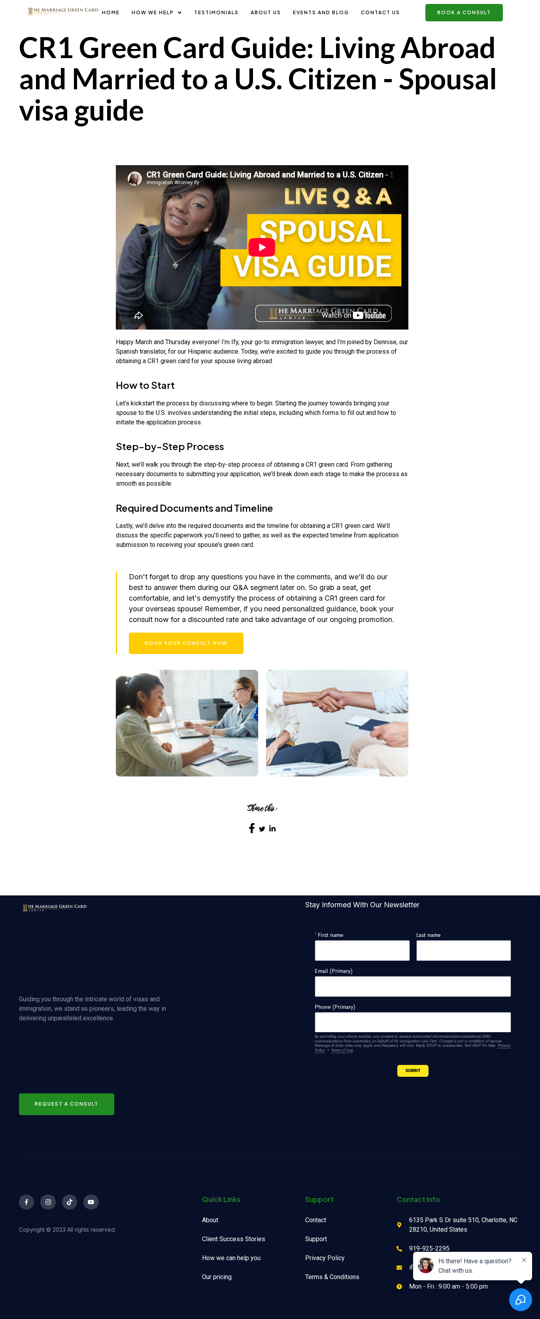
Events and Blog (321, 12)
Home (111, 12)
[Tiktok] (69, 1202)
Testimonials (216, 12)
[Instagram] (47, 1202)
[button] (157, 12)
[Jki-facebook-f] (26, 1202)
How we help (153, 12)
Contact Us (380, 12)
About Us (266, 12)
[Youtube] (90, 1202)
